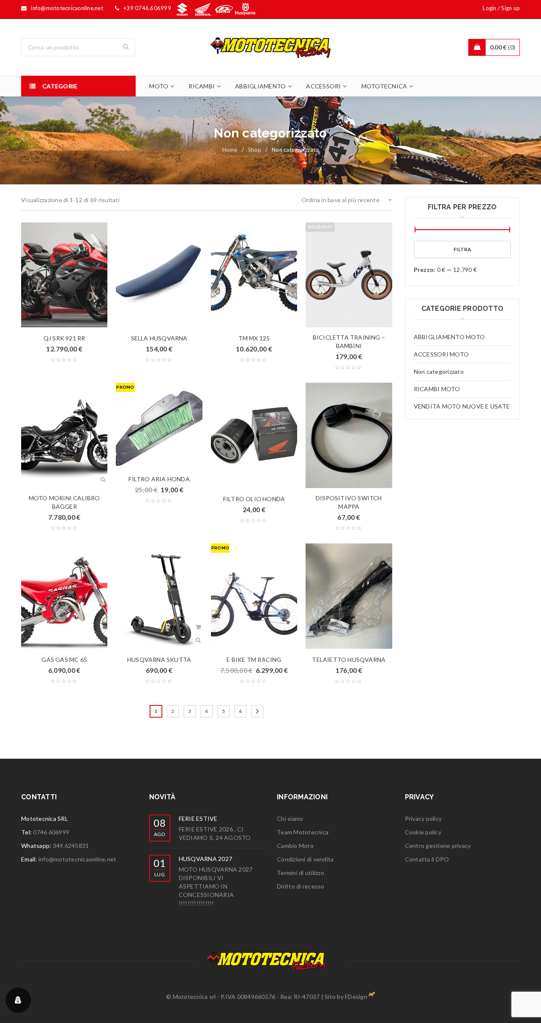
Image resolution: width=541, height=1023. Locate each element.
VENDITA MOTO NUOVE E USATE (462, 406)
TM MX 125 (254, 338)
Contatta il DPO (427, 859)
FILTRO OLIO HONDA (254, 498)
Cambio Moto (295, 845)
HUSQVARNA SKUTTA (159, 659)
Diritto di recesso (301, 886)
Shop (254, 149)
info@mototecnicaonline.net (77, 859)
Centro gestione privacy (438, 845)
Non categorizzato (439, 371)
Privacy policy (423, 818)
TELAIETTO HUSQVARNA (348, 659)
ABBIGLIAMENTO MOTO (449, 336)
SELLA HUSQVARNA (159, 338)
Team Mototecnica (302, 832)
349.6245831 (71, 845)
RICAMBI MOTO (437, 388)
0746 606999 (51, 832)
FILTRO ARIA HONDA (158, 479)
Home (230, 149)
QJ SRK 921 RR (64, 338)
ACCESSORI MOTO (441, 354)
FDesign (356, 996)
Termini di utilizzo (300, 872)
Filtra (462, 249)
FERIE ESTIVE (198, 818)
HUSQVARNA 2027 (205, 858)
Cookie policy (423, 832)
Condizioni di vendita (305, 859)
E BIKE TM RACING (254, 659)
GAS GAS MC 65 (64, 659)
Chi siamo (290, 818)
